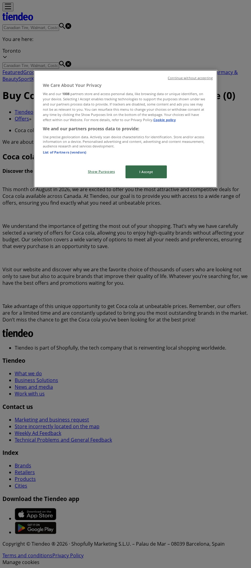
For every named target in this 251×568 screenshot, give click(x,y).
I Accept (146, 171)
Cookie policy (164, 119)
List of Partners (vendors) (64, 152)
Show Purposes (101, 171)
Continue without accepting (190, 78)
